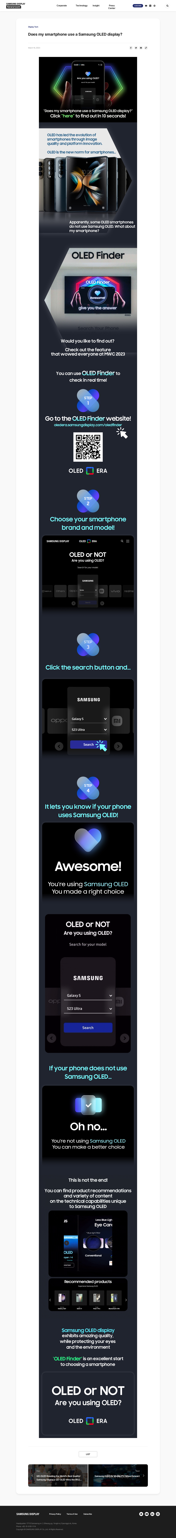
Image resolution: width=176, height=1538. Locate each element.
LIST (88, 1454)
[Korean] (158, 1514)
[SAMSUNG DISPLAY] (141, 1514)
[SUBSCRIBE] (138, 5)
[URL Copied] (146, 48)
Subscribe (87, 1514)
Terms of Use (72, 1514)
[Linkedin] (152, 1514)
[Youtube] (147, 1514)
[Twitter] (136, 48)
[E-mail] (141, 48)
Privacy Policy (55, 1514)
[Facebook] (131, 48)
